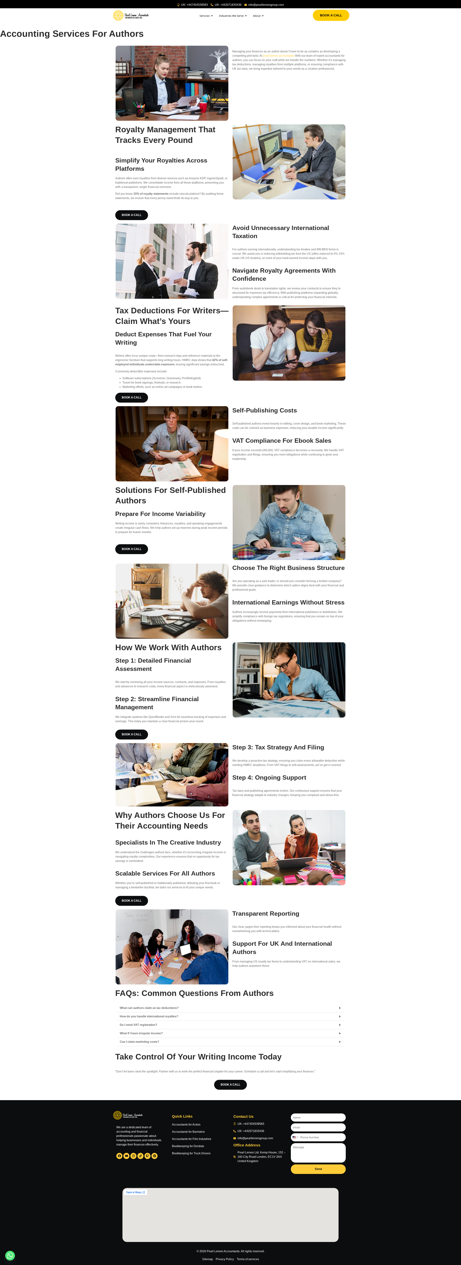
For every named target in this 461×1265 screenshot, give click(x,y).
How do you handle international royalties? (149, 1016)
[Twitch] (147, 1156)
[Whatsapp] (10, 1256)
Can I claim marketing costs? (139, 1041)
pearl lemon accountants (278, 55)
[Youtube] (126, 1156)
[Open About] (262, 16)
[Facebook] (119, 1156)
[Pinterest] (154, 1156)
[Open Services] (212, 16)
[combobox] (295, 1137)
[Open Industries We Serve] (246, 16)
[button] (230, 1008)
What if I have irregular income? (141, 1033)
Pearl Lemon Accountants (223, 1251)
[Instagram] (133, 1156)
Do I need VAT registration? (138, 1024)
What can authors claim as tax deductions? (149, 1007)
